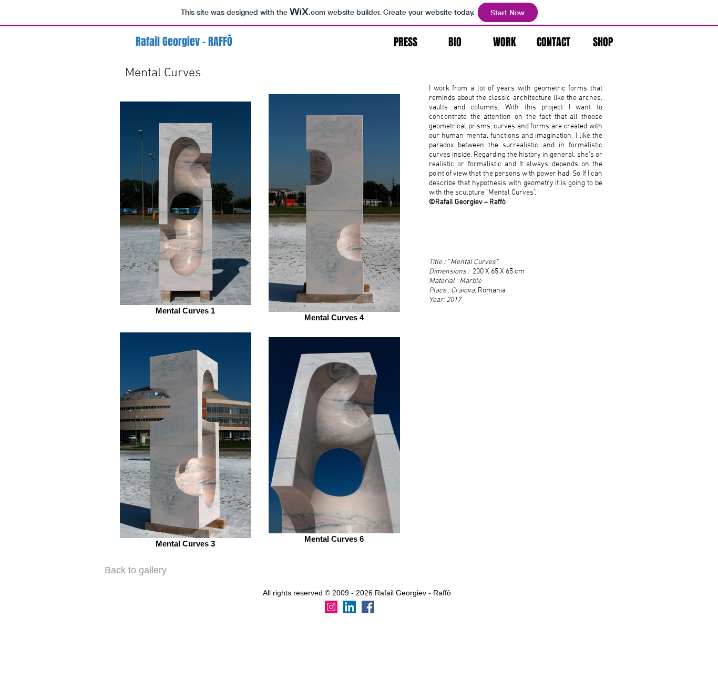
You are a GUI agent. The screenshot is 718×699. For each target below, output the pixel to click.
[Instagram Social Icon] (331, 607)
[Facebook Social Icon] (368, 607)
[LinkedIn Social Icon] (349, 607)
